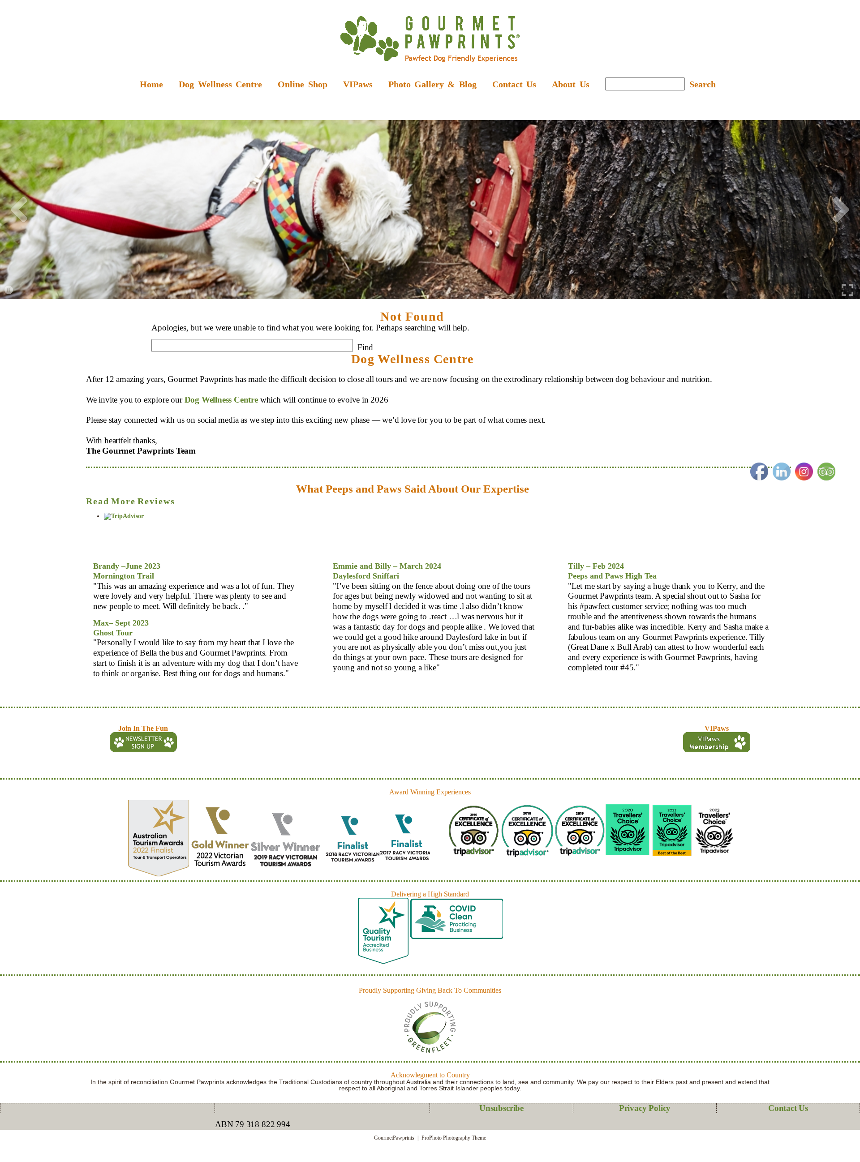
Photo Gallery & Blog (432, 84)
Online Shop (302, 84)
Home (151, 84)
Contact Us (514, 84)
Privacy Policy (645, 1108)
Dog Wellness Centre (221, 399)
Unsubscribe (501, 1108)
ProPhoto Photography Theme (453, 1138)
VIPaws (358, 84)
